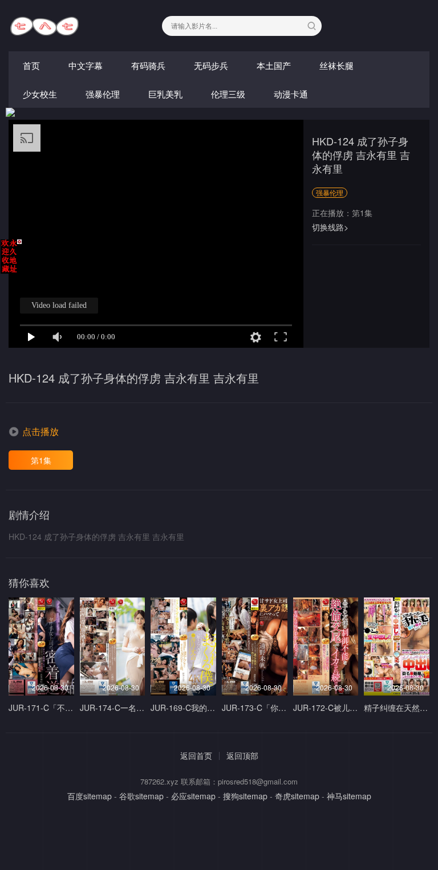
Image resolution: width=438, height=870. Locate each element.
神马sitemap (349, 796)
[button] (34, 431)
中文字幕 (85, 65)
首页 (31, 65)
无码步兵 (211, 65)
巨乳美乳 (165, 94)
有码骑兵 (148, 65)
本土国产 (274, 65)
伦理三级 (228, 94)
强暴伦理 (103, 94)
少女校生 (40, 94)
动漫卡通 (291, 94)
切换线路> (330, 227)
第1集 (41, 460)
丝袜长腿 (336, 65)
